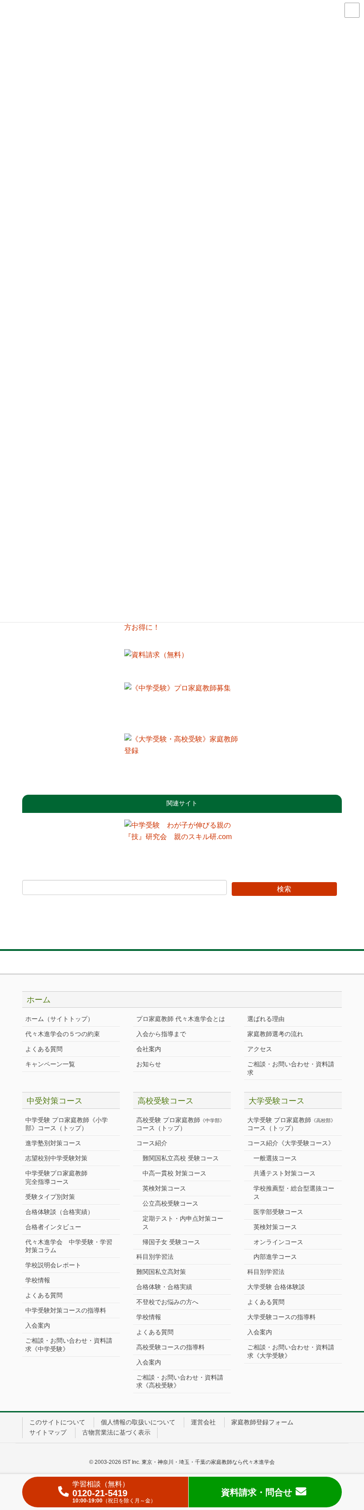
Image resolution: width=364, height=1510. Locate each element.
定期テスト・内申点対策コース (182, 1222)
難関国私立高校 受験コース (180, 1158)
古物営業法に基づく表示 (116, 1432)
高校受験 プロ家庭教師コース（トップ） (180, 1124)
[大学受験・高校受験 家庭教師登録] (182, 755)
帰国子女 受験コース (171, 1242)
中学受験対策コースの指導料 (65, 1310)
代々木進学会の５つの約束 (62, 1033)
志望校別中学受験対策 (56, 1158)
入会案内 (37, 1325)
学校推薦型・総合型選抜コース (293, 1192)
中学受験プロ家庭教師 (56, 1177)
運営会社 (203, 1422)
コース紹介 (151, 1143)
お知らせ (148, 1064)
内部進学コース (275, 1256)
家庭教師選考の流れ (275, 1033)
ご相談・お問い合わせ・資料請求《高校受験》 (179, 1381)
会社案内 (148, 1049)
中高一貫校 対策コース (174, 1173)
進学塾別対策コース (53, 1143)
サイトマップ (48, 1432)
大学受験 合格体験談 (276, 1286)
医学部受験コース (278, 1211)
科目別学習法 (155, 1256)
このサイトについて (57, 1422)
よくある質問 (44, 1049)
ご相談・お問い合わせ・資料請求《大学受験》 (290, 1351)
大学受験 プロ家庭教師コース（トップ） (291, 1124)
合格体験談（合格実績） (59, 1211)
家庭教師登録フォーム (262, 1422)
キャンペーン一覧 (50, 1064)
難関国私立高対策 (161, 1271)
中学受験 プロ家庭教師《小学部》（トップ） (66, 1124)
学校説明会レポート (53, 1265)
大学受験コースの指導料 (281, 1317)
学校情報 (37, 1280)
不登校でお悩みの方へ (167, 1301)
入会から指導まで (161, 1033)
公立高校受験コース (170, 1203)
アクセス (259, 1049)
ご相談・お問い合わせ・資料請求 (290, 1068)
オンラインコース (278, 1242)
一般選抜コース (275, 1158)
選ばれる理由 (266, 1018)
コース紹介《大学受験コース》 (290, 1143)
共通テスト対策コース (284, 1173)
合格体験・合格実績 (164, 1286)
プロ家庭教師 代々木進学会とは (180, 1018)
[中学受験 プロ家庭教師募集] (182, 704)
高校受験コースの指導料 (170, 1347)
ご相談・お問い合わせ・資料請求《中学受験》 (68, 1344)
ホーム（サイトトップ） (59, 1018)
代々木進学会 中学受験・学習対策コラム (68, 1246)
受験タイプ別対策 (50, 1196)
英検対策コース (164, 1188)
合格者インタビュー (53, 1226)
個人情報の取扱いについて (138, 1422)
